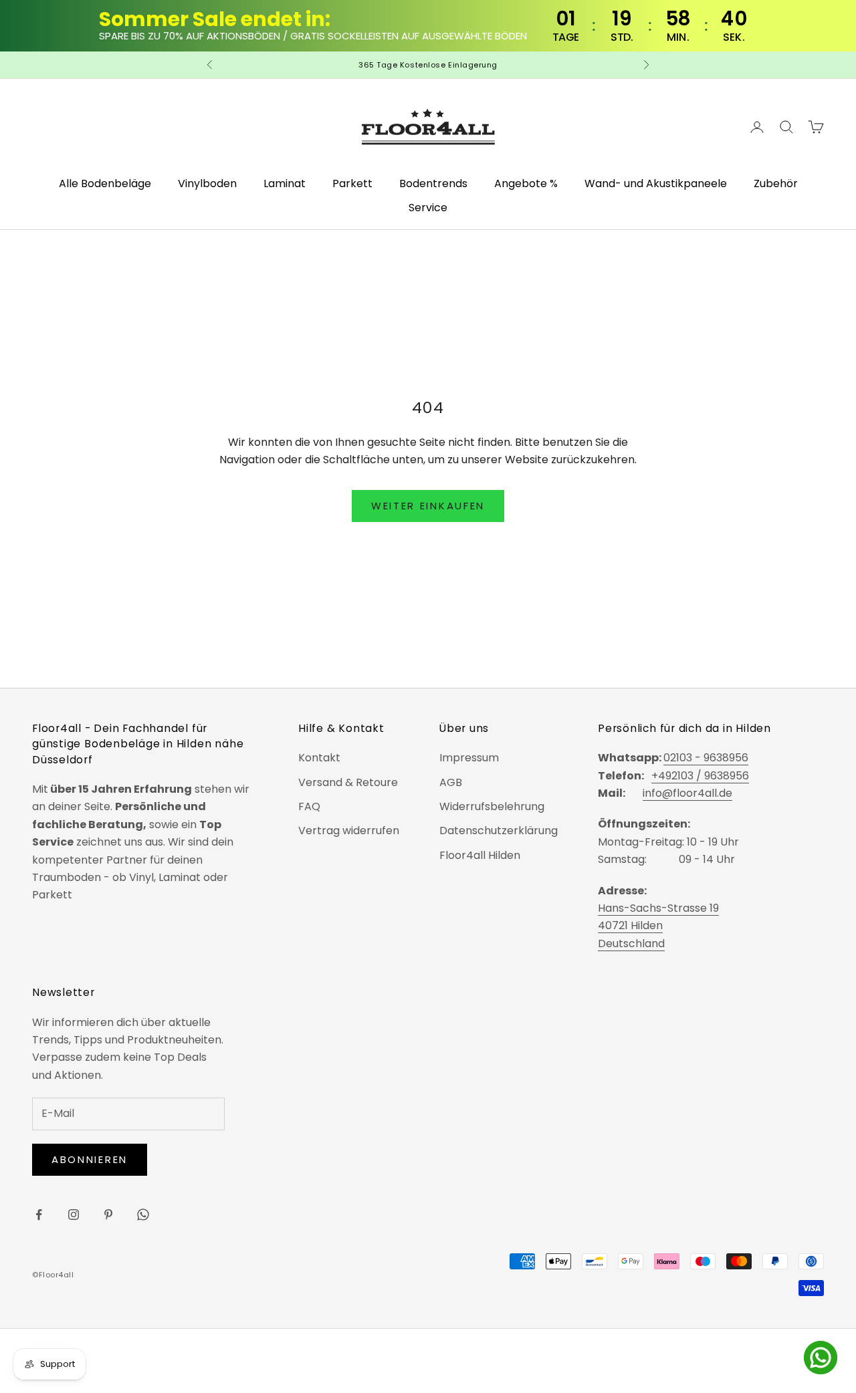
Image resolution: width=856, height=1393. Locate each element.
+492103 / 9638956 (700, 775)
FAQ (309, 806)
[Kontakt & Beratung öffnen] (820, 1357)
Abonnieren (89, 1159)
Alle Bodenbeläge (105, 183)
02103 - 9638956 (705, 757)
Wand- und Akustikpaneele (655, 183)
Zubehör (776, 183)
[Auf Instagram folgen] (73, 1214)
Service (428, 207)
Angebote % (526, 183)
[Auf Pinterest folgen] (108, 1214)
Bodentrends (433, 183)
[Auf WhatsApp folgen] (143, 1214)
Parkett (352, 183)
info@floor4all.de (687, 793)
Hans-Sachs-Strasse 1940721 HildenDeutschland (658, 925)
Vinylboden (207, 183)
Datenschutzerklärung (498, 830)
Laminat (284, 183)
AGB (450, 782)
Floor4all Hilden (479, 855)
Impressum (469, 757)
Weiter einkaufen (428, 506)
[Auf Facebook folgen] (38, 1214)
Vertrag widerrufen (348, 830)
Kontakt (319, 757)
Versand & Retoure (348, 782)
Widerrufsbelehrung (491, 806)
